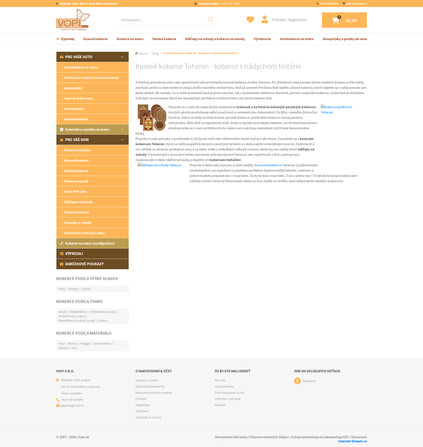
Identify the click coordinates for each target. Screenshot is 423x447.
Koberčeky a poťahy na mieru (87, 129)
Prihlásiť (279, 19)
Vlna (74, 348)
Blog (155, 53)
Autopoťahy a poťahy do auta (345, 39)
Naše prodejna (224, 386)
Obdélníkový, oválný (71, 316)
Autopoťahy (73, 88)
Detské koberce (164, 39)
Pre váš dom (77, 139)
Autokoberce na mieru (297, 39)
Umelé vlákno (102, 343)
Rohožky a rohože (77, 222)
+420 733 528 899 (329, 3)
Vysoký (86, 289)
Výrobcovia (262, 39)
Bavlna (72, 343)
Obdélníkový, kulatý (103, 312)
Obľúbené (141, 411)
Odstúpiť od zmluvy (148, 417)
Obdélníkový (78, 312)
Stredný (74, 289)
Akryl (61, 343)
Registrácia (297, 19)
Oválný (103, 321)
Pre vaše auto (78, 56)
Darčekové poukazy (84, 264)
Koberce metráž (76, 181)
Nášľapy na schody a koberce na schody (215, 39)
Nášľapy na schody (78, 202)
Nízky (61, 289)
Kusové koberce (95, 39)
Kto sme (220, 380)
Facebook (309, 381)
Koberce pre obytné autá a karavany (91, 77)
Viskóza (63, 348)
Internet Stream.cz (352, 441)
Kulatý (62, 312)
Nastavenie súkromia (231, 437)
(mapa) (85, 380)
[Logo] (74, 20)
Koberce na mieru (130, 39)
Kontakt (220, 405)
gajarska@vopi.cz (356, 3)
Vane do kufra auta (78, 98)
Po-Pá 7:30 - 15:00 (219, 4)
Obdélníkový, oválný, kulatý (76, 321)
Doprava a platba (146, 380)
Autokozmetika (76, 119)
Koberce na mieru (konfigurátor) (90, 243)
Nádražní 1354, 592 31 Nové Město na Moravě (88, 4)
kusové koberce (270, 165)
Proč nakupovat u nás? (230, 393)
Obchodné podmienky (150, 386)
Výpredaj (67, 39)
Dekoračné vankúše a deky (84, 233)
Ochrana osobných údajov (269, 437)
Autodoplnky (74, 108)
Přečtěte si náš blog (227, 399)
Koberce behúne (76, 212)
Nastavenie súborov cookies (153, 393)
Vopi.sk (143, 53)
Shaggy (85, 343)
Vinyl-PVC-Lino (75, 191)
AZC (346, 437)
